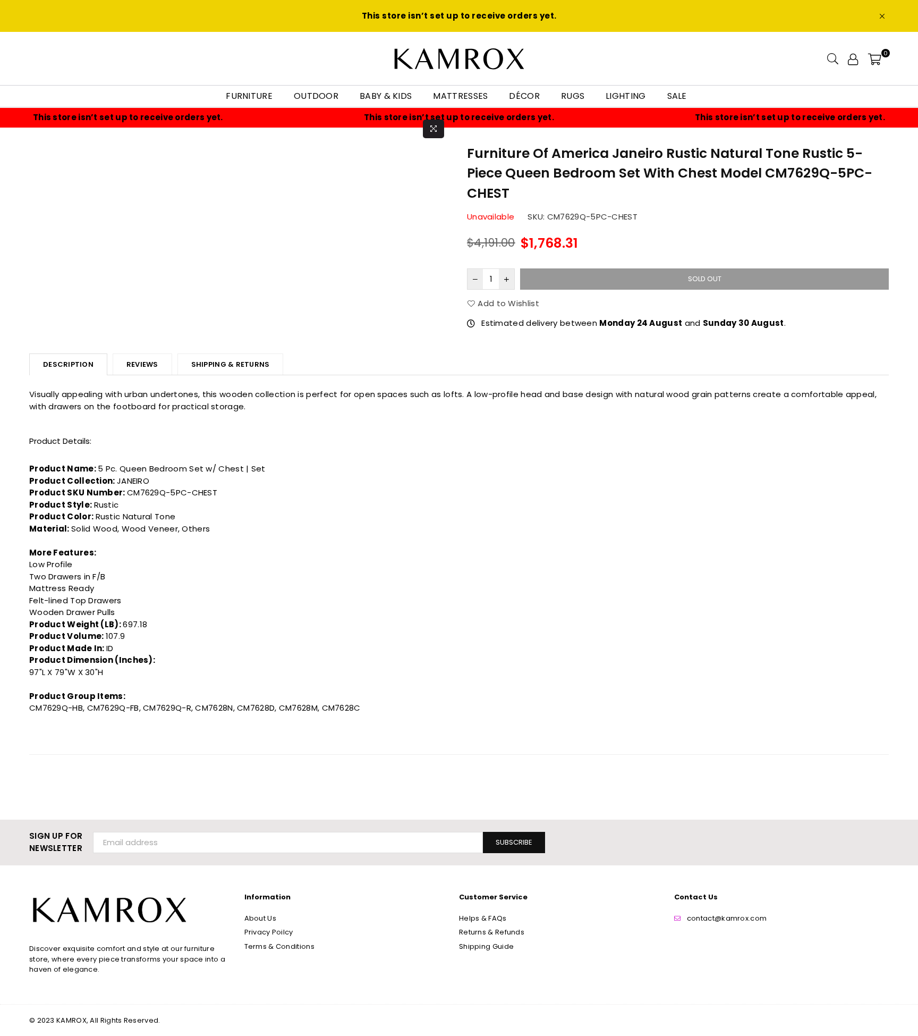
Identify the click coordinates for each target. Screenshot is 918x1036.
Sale (677, 96)
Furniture (249, 96)
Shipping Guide (486, 946)
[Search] (832, 58)
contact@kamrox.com (727, 918)
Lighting (625, 96)
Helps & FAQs (483, 918)
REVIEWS (142, 364)
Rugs (572, 96)
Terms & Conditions (279, 946)
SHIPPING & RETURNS (230, 364)
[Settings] (853, 58)
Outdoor (316, 96)
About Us (260, 918)
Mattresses (460, 96)
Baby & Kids (386, 96)
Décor (524, 96)
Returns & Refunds (491, 932)
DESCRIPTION (68, 364)
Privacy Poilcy (268, 932)
